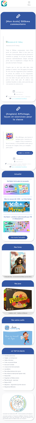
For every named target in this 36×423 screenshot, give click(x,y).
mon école (27, 96)
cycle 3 (23, 96)
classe (19, 164)
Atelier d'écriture (8, 360)
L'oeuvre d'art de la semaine (11, 367)
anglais (15, 164)
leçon (24, 165)
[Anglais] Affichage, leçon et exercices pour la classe (18, 116)
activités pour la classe (14, 96)
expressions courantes (16, 165)
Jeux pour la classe (9, 365)
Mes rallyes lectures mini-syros (12, 371)
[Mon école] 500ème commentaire (18, 23)
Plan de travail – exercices (11, 380)
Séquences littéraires (9, 387)
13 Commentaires (19, 99)
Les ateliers (7, 369)
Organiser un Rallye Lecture (11, 378)
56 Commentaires (19, 167)
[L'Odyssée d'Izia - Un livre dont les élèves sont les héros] (17, 262)
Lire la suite (25, 153)
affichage (9, 164)
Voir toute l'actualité (18, 237)
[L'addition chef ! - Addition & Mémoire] (17, 299)
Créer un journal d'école (10, 362)
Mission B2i (7, 376)
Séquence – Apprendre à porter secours (15, 385)
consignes (24, 164)
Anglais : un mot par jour (10, 358)
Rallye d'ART (7, 382)
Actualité (17, 174)
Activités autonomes (9, 356)
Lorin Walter (19, 94)
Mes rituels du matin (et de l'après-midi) (14, 373)
